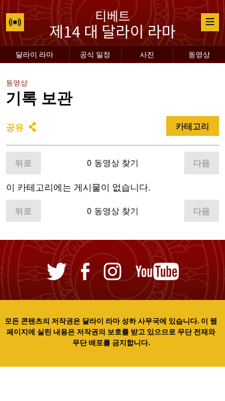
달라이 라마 (34, 54)
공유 (15, 126)
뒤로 (23, 162)
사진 (147, 54)
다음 (201, 162)
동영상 (199, 54)
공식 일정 (95, 54)
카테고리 (192, 126)
